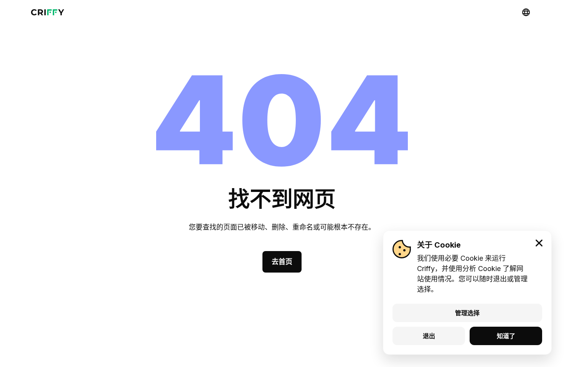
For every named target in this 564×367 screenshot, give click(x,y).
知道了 (506, 336)
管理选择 (467, 313)
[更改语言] (526, 12)
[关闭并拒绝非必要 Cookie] (539, 243)
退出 (429, 336)
